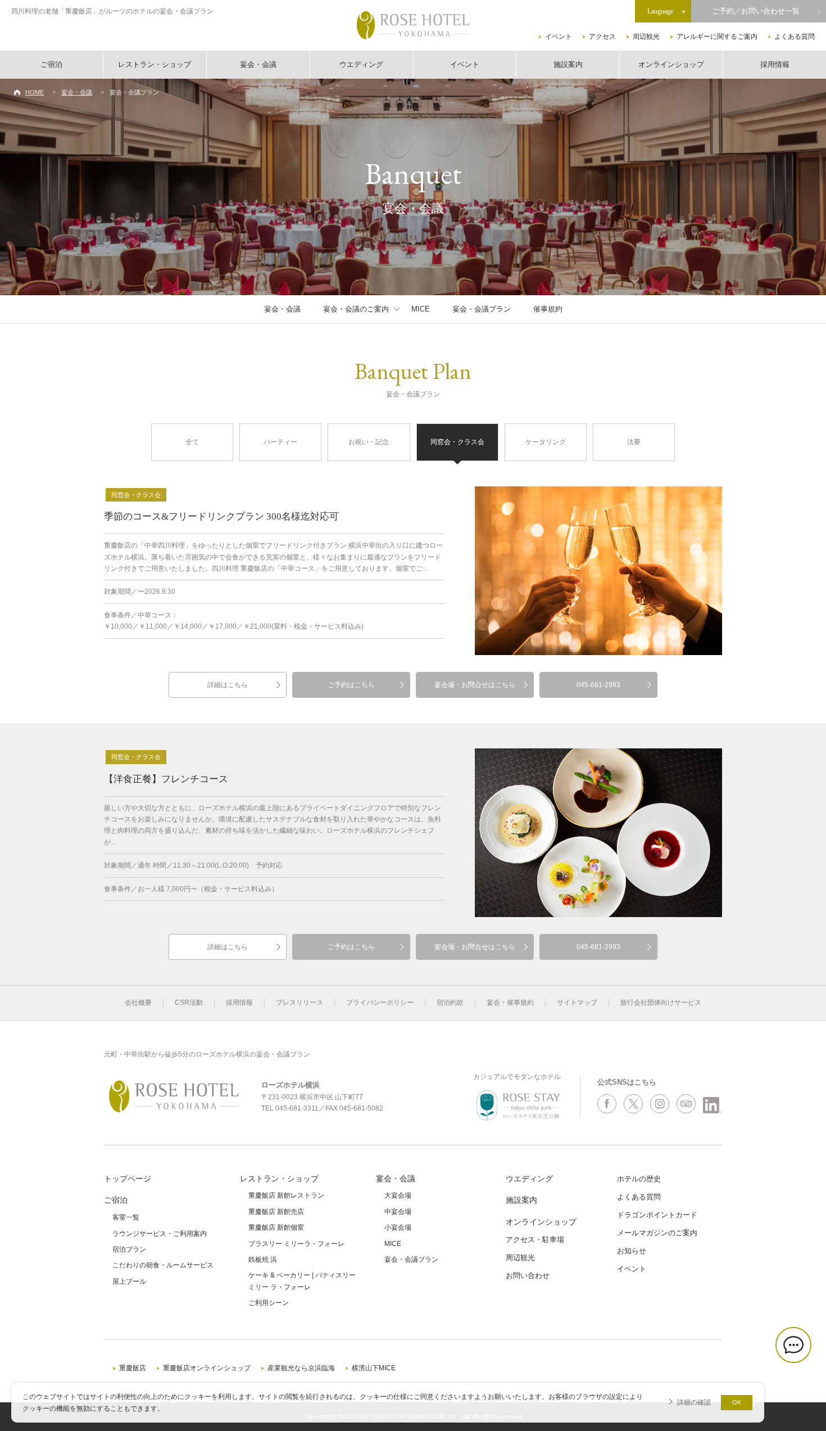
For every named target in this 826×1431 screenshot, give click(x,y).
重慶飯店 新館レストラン (286, 1195)
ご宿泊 (51, 64)
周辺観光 (646, 36)
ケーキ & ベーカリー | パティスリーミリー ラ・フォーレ (302, 1280)
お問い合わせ (528, 1275)
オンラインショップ (671, 64)
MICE (420, 309)
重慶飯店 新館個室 (276, 1227)
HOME (34, 92)
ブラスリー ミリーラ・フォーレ (296, 1244)
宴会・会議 (258, 64)
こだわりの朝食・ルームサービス (163, 1265)
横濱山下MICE (374, 1368)
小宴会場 (397, 1227)
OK (736, 1402)
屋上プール (129, 1281)
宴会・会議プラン (481, 309)
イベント (558, 36)
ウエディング (361, 64)
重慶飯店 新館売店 (276, 1212)
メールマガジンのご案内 (657, 1233)
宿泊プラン (129, 1249)
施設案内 (568, 64)
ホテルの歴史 (639, 1179)
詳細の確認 (694, 1402)
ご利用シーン (268, 1303)
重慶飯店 (132, 1368)
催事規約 (547, 309)
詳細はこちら (227, 685)
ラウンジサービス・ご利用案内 (159, 1234)
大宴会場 (397, 1195)
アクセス (602, 36)
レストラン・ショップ (154, 64)
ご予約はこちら (351, 685)
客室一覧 (125, 1217)
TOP (799, 1384)
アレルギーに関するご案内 (717, 36)
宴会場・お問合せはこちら (474, 685)
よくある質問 (794, 36)
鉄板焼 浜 (262, 1259)
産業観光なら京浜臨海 (301, 1368)
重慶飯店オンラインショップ (207, 1368)
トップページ (127, 1178)
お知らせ (631, 1251)
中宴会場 (397, 1212)
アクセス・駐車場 (535, 1239)
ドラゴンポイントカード (657, 1215)
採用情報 (774, 64)
